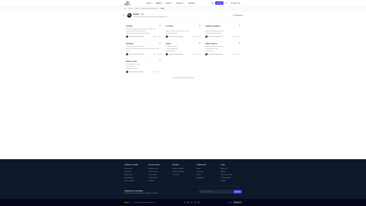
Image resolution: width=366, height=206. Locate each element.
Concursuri (179, 3)
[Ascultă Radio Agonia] (226, 3)
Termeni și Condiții (226, 174)
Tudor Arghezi (152, 177)
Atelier (158, 3)
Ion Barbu (151, 180)
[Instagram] (188, 202)
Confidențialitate (226, 177)
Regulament (200, 177)
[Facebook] (185, 202)
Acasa (130, 8)
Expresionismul (129, 177)
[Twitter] (192, 202)
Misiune (223, 171)
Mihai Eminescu (153, 168)
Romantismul (128, 168)
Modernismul (128, 174)
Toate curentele (129, 180)
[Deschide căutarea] (212, 3)
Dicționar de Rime (178, 168)
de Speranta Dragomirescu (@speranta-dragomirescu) (150, 16)
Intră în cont (236, 3)
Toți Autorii (176, 174)
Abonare (237, 191)
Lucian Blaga (152, 174)
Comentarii (191, 3)
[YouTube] (195, 202)
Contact (223, 180)
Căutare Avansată (178, 171)
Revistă (168, 3)
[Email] (198, 202)
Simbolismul (128, 171)
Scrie (220, 3)
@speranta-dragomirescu (150, 8)
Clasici (149, 3)
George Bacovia (153, 171)
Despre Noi (224, 168)
